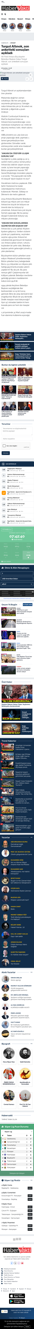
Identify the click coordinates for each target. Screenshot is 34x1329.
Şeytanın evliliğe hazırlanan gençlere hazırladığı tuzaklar (21, 998)
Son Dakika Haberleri (10, 1281)
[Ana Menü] (2, 14)
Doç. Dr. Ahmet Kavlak (19, 934)
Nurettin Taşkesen (18, 952)
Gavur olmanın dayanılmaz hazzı (20, 1035)
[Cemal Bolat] (5, 962)
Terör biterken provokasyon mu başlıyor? (21, 918)
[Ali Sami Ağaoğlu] (5, 1033)
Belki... (13, 909)
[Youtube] (22, 1263)
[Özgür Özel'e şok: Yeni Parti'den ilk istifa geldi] (25, 390)
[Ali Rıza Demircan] (5, 1006)
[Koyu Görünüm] (5, 14)
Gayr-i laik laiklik (17, 936)
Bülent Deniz (16, 925)
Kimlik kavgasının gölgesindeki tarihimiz (19, 989)
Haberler (4, 43)
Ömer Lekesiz (16, 1013)
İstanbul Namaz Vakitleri (11, 1273)
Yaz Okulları (15, 964)
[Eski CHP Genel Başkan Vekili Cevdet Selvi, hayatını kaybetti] (25, 372)
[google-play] (17, 1302)
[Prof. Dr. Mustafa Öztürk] (5, 853)
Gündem (11, 19)
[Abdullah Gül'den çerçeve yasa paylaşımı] (25, 406)
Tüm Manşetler (9, 1279)
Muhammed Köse (17, 860)
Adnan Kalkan (16, 942)
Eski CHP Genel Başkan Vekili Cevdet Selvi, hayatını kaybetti (25, 379)
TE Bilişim (22, 1318)
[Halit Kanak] (5, 1024)
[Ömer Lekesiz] (5, 1015)
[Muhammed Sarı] (5, 871)
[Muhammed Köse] (5, 862)
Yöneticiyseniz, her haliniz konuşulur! (20, 872)
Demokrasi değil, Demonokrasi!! (17, 845)
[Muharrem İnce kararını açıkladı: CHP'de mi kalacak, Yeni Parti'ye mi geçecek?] (9, 372)
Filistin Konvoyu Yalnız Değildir (19, 945)
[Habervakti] (15, 8)
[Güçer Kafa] (5, 889)
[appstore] (17, 1296)
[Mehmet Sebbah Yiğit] (5, 917)
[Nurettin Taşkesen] (5, 953)
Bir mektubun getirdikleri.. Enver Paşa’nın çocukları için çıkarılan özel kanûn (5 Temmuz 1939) (21, 1026)
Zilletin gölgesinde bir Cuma (21, 854)
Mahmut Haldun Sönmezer (21, 986)
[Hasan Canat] (5, 908)
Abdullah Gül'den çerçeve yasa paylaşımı (23, 413)
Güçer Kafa (15, 888)
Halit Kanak (15, 1022)
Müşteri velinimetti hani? (20, 900)
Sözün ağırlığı (16, 980)
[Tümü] (31, 837)
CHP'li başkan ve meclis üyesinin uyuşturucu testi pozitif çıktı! (7, 414)
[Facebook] (11, 1263)
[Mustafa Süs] (5, 899)
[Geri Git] (3, 2)
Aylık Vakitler (7, 561)
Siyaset (20, 19)
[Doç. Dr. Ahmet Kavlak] (5, 935)
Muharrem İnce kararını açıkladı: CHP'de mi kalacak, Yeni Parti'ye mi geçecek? (9, 380)
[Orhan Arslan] (5, 979)
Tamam (27, 1326)
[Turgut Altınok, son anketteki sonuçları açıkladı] (17, 74)
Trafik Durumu (8, 1275)
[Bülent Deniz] (5, 926)
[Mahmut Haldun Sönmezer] (5, 988)
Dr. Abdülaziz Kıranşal (20, 995)
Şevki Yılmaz (15, 878)
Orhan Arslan (16, 978)
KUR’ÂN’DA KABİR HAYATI (20, 1007)
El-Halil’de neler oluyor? (19, 955)
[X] (15, 1263)
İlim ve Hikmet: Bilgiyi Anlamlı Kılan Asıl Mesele (20, 863)
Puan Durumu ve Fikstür (12, 1277)
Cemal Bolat (15, 961)
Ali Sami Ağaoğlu (17, 1031)
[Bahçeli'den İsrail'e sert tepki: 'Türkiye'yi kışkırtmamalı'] (9, 390)
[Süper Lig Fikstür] (31, 1180)
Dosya (3, 19)
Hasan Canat (16, 906)
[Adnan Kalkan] (5, 944)
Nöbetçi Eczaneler (10, 1269)
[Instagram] (18, 1263)
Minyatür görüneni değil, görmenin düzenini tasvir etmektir (20, 1017)
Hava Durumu (8, 1271)
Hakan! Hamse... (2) (18, 927)
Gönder (5, 453)
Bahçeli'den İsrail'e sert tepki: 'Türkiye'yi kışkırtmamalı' (9, 397)
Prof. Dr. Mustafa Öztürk (20, 852)
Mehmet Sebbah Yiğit (19, 915)
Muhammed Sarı (17, 869)
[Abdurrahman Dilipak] (5, 844)
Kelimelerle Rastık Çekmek (21, 891)
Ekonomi (6, 1291)
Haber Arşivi (8, 1283)
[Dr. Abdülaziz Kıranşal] (5, 997)
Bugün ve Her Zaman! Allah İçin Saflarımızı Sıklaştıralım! (21, 882)
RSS (5, 1311)
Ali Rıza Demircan (17, 1005)
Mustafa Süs (15, 897)
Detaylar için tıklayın (17, 1173)
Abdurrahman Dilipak (19, 842)
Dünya (27, 19)
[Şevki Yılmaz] (5, 880)
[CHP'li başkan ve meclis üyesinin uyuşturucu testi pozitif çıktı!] (9, 406)
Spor (13, 1291)
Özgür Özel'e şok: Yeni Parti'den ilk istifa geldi (25, 396)
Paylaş (6, 78)
